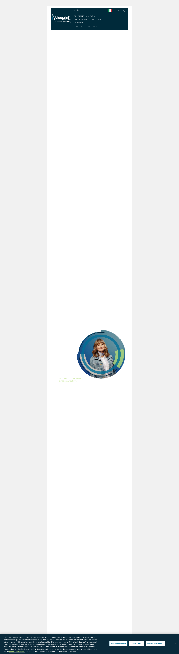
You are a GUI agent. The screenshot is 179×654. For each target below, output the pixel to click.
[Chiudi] (175, 643)
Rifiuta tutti (136, 643)
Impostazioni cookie (118, 643)
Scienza (90, 16)
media (77, 10)
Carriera (78, 22)
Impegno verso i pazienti (87, 19)
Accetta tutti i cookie (155, 643)
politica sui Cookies (17, 651)
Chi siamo (79, 16)
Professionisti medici (85, 27)
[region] (89, 644)
